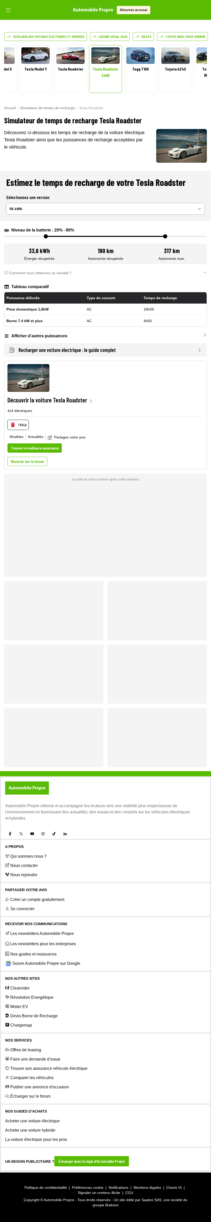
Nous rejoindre (23, 875)
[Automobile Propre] (93, 10)
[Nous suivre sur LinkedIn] (65, 834)
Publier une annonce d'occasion (39, 1087)
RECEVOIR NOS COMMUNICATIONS (36, 924)
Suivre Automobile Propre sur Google (46, 963)
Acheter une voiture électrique (32, 1121)
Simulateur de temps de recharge (47, 108)
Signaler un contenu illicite (99, 1193)
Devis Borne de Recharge (34, 1016)
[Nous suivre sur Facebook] (10, 834)
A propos (14, 847)
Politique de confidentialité (45, 1187)
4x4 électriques (19, 411)
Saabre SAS (151, 1200)
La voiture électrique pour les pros (36, 1139)
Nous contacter (24, 865)
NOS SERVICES (18, 1040)
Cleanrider (20, 988)
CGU (129, 1193)
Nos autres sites (22, 978)
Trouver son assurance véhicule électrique (48, 1068)
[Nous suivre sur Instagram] (43, 834)
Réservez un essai (133, 10)
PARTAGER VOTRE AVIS (26, 890)
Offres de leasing (25, 1050)
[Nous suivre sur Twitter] (21, 834)
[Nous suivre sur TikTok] (54, 834)
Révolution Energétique (32, 997)
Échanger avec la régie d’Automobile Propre (91, 1161)
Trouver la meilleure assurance (35, 447)
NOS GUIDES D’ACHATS (26, 1111)
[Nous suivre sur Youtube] (32, 834)
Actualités (35, 437)
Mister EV (19, 1006)
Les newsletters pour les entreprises (43, 944)
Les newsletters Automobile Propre (42, 933)
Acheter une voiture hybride (30, 1130)
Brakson (112, 1205)
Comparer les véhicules (32, 1077)
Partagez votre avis (69, 437)
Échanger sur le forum (30, 1096)
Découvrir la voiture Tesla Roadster (47, 400)
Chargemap (21, 1025)
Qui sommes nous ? (28, 856)
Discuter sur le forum (27, 461)
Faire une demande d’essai (35, 1059)
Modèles (16, 437)
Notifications (118, 1187)
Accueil (10, 108)
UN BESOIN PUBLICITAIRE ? (29, 1161)
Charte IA (174, 1187)
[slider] (46, 236)
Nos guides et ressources (33, 954)
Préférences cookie (87, 1187)
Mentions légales (147, 1187)
